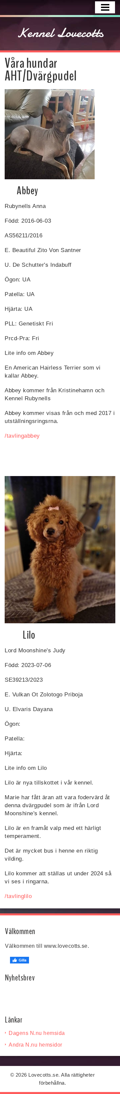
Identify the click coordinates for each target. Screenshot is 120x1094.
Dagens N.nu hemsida (37, 1033)
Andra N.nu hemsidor (35, 1045)
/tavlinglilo (18, 896)
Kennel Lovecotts (60, 33)
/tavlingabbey (22, 436)
